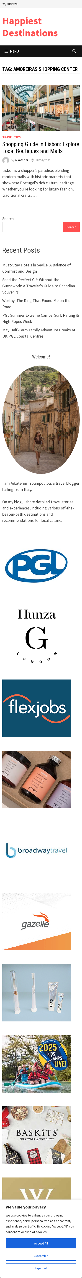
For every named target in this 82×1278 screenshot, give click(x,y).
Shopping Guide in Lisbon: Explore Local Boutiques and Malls (40, 147)
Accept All (41, 1243)
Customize (41, 1256)
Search (8, 218)
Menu (14, 51)
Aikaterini (21, 160)
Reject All (41, 1268)
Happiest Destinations (30, 26)
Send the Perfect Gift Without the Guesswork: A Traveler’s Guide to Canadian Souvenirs (38, 286)
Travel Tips (11, 137)
